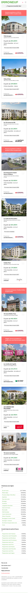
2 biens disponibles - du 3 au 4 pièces (12, 225)
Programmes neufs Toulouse (8, 533)
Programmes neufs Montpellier (9, 535)
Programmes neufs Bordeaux (9, 538)
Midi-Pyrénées (5, 512)
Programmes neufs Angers (8, 553)
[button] (12, 32)
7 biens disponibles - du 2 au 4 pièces (11, 268)
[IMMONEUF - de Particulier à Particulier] (9, 2)
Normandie (4, 509)
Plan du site (4, 562)
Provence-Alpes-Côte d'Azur (8, 494)
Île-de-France (5, 490)
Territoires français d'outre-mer (9, 522)
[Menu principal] (26, 2)
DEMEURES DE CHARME (12, 578)
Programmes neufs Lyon (7, 542)
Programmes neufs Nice (7, 551)
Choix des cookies (17, 585)
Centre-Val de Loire (6, 514)
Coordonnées (4, 568)
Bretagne (4, 501)
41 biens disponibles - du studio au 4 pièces (12, 129)
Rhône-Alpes (5, 492)
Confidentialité (4, 585)
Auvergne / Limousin (7, 520)
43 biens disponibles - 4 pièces (11, 84)
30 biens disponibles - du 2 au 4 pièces (11, 41)
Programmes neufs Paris (8, 544)
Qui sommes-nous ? (6, 565)
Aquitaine (4, 497)
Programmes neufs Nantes (8, 546)
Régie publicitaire (5, 570)
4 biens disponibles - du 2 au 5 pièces (11, 319)
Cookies (10, 585)
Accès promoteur (5, 573)
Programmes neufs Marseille (9, 548)
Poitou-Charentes (6, 516)
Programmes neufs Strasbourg (9, 540)
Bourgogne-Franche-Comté (8, 518)
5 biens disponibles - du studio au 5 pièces (12, 458)
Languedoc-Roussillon (7, 505)
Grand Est (4, 503)
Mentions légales (16, 584)
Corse (3, 525)
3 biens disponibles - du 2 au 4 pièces (11, 180)
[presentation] (3, 25)
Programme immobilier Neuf (14, 6)
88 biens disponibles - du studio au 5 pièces (12, 369)
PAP (13, 576)
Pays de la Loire (6, 499)
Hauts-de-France (6, 507)
